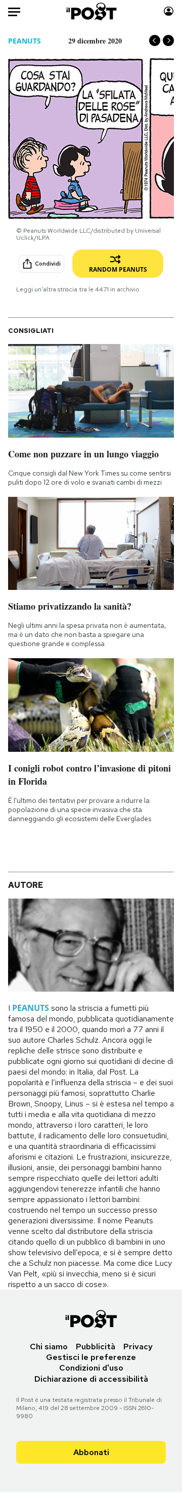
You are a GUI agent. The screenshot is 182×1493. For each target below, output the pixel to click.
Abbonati (91, 1452)
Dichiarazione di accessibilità (91, 1379)
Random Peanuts (118, 269)
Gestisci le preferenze (91, 1357)
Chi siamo (49, 1346)
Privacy (138, 1346)
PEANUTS (24, 41)
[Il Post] (91, 11)
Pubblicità (95, 1346)
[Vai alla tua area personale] (168, 11)
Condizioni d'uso (91, 1367)
